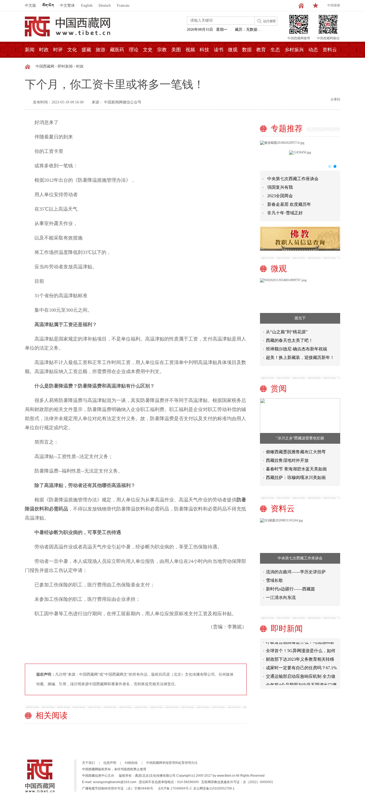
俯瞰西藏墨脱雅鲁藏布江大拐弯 (296, 452)
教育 (261, 49)
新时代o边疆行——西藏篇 (290, 589)
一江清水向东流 (281, 597)
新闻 (29, 49)
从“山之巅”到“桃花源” (287, 332)
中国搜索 (333, 5)
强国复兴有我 (280, 187)
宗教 (162, 49)
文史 (148, 49)
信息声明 (109, 763)
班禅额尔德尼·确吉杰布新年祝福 (296, 349)
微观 (233, 49)
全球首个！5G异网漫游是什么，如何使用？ (300, 648)
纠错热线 (131, 763)
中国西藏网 (45, 66)
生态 (275, 49)
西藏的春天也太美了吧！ (289, 340)
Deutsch (105, 5)
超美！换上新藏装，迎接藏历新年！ (300, 357)
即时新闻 (65, 66)
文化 (72, 49)
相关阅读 (52, 715)
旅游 (100, 49)
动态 (313, 49)
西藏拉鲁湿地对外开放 (287, 460)
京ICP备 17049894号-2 (175, 788)
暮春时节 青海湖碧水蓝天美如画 (296, 469)
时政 (44, 49)
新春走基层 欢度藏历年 (289, 204)
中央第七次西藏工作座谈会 (293, 178)
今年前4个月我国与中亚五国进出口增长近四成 (301, 682)
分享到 (335, 99)
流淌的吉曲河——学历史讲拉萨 (296, 572)
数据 (247, 49)
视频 (190, 49)
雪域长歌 (274, 580)
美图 (176, 49)
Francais (123, 5)
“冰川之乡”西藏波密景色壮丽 (300, 438)
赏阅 (279, 388)
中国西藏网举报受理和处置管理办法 (171, 763)
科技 (204, 49)
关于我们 (88, 763)
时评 (58, 49)
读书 (218, 49)
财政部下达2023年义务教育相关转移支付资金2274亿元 (300, 656)
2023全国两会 (280, 196)
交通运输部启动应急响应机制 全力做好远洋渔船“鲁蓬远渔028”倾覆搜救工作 (301, 673)
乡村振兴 (294, 49)
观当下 (300, 318)
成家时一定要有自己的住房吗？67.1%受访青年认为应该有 (301, 665)
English (86, 5)
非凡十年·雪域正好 (285, 213)
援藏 (86, 49)
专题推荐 (287, 128)
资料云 (330, 49)
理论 (133, 49)
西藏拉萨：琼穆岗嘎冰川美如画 (296, 477)
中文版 (30, 5)
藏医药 (117, 49)
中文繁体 (67, 5)
